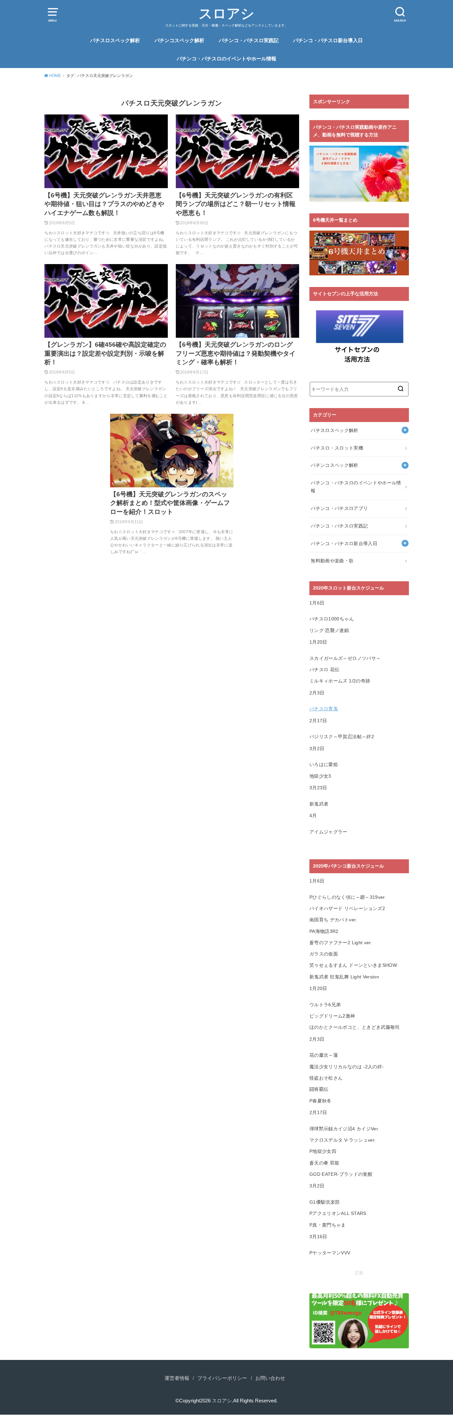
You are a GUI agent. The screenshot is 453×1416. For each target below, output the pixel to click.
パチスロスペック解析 (115, 40)
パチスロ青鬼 (323, 708)
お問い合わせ (270, 1378)
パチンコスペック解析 (179, 40)
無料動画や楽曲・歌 (332, 560)
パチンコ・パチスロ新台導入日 (328, 40)
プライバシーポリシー (222, 1378)
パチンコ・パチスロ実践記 (249, 40)
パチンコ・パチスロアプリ (339, 508)
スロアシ (226, 13)
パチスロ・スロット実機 (337, 448)
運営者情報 (176, 1378)
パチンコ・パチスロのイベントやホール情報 (226, 58)
